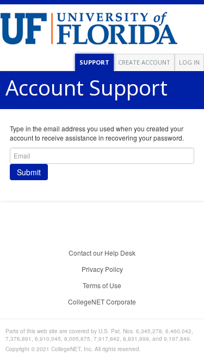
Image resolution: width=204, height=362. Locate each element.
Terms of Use (102, 285)
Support (94, 62)
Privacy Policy (102, 269)
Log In (189, 62)
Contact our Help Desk (102, 252)
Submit (29, 172)
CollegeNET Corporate (102, 301)
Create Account (144, 62)
